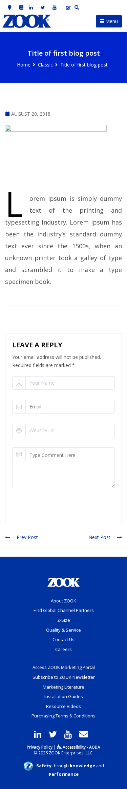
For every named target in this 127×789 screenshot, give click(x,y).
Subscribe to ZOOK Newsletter (64, 677)
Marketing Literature (63, 687)
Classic (45, 64)
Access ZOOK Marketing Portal (64, 667)
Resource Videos (63, 706)
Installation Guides (63, 696)
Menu (111, 21)
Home (23, 64)
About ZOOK (63, 601)
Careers (63, 649)
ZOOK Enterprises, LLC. (71, 752)
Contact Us (63, 639)
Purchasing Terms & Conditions (63, 716)
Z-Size (63, 620)
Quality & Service (63, 630)
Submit (28, 508)
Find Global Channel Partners (64, 610)
